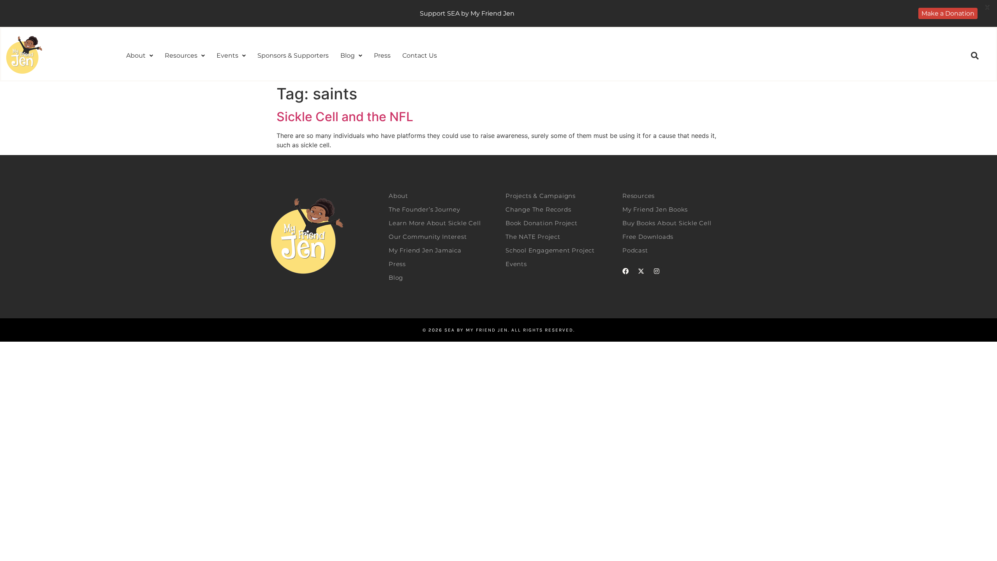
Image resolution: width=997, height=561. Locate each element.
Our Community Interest (428, 236)
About (136, 55)
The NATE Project (533, 236)
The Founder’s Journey (424, 209)
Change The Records (538, 209)
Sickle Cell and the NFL (345, 116)
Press (382, 55)
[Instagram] (656, 271)
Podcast (635, 250)
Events (227, 55)
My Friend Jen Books (655, 209)
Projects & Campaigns (541, 195)
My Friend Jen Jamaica (425, 250)
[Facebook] (625, 271)
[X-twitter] (641, 271)
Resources (181, 55)
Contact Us (419, 55)
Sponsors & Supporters (293, 55)
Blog (347, 55)
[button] (139, 56)
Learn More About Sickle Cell (435, 223)
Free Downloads (647, 236)
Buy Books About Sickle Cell (667, 223)
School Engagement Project (550, 250)
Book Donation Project (542, 223)
